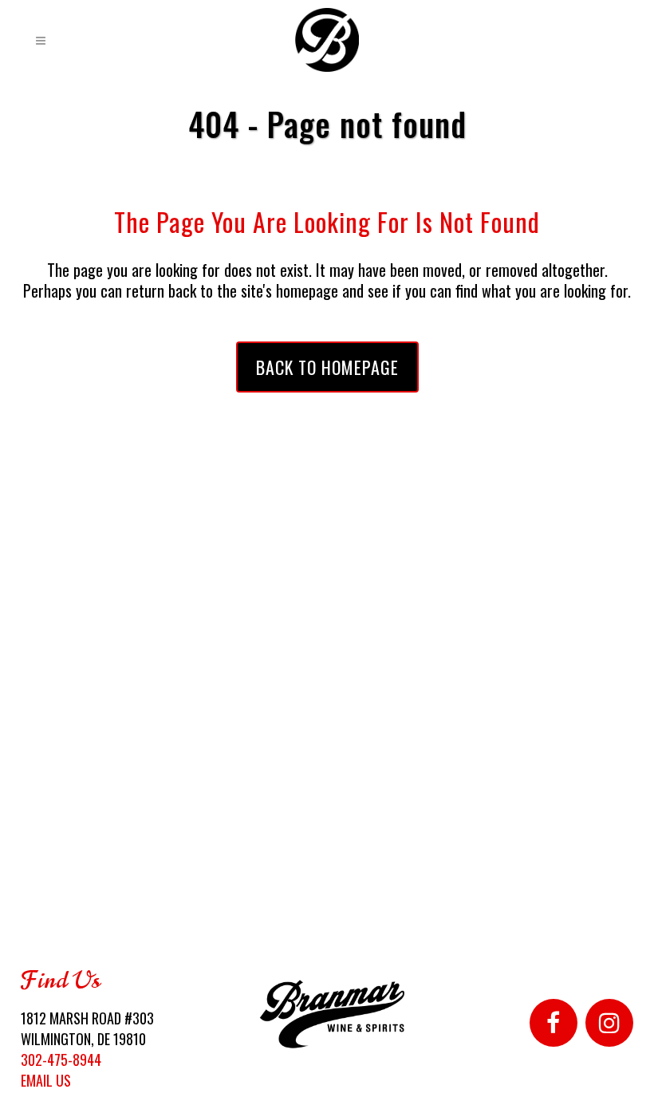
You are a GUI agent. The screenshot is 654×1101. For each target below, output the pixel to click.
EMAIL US (46, 1080)
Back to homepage (327, 367)
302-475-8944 (61, 1059)
